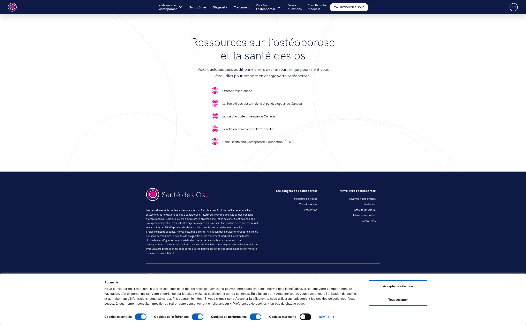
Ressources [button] (368, 221)
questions (295, 7)
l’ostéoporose (167, 7)
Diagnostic (220, 7)
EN (514, 7)
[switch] (197, 316)
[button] (177, 195)
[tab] (263, 7)
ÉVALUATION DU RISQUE (349, 7)
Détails (324, 317)
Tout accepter (398, 299)
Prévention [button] (310, 210)
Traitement (242, 7)
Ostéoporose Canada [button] (237, 90)
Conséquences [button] (308, 204)
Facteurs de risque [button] (305, 199)
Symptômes (197, 7)
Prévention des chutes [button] (362, 199)
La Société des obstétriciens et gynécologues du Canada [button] (262, 103)
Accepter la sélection (398, 286)
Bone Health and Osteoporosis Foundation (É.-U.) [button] (257, 141)
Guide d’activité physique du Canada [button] (248, 116)
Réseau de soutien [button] (364, 215)
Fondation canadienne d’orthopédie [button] (247, 129)
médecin (317, 7)
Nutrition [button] (370, 204)
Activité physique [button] (365, 210)
